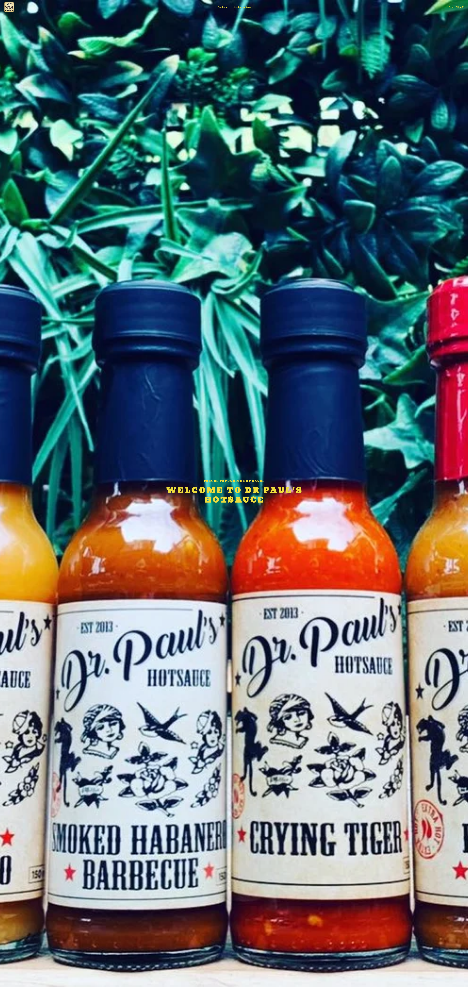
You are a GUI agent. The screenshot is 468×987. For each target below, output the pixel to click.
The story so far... (241, 7)
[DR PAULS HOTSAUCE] (9, 7)
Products (222, 7)
